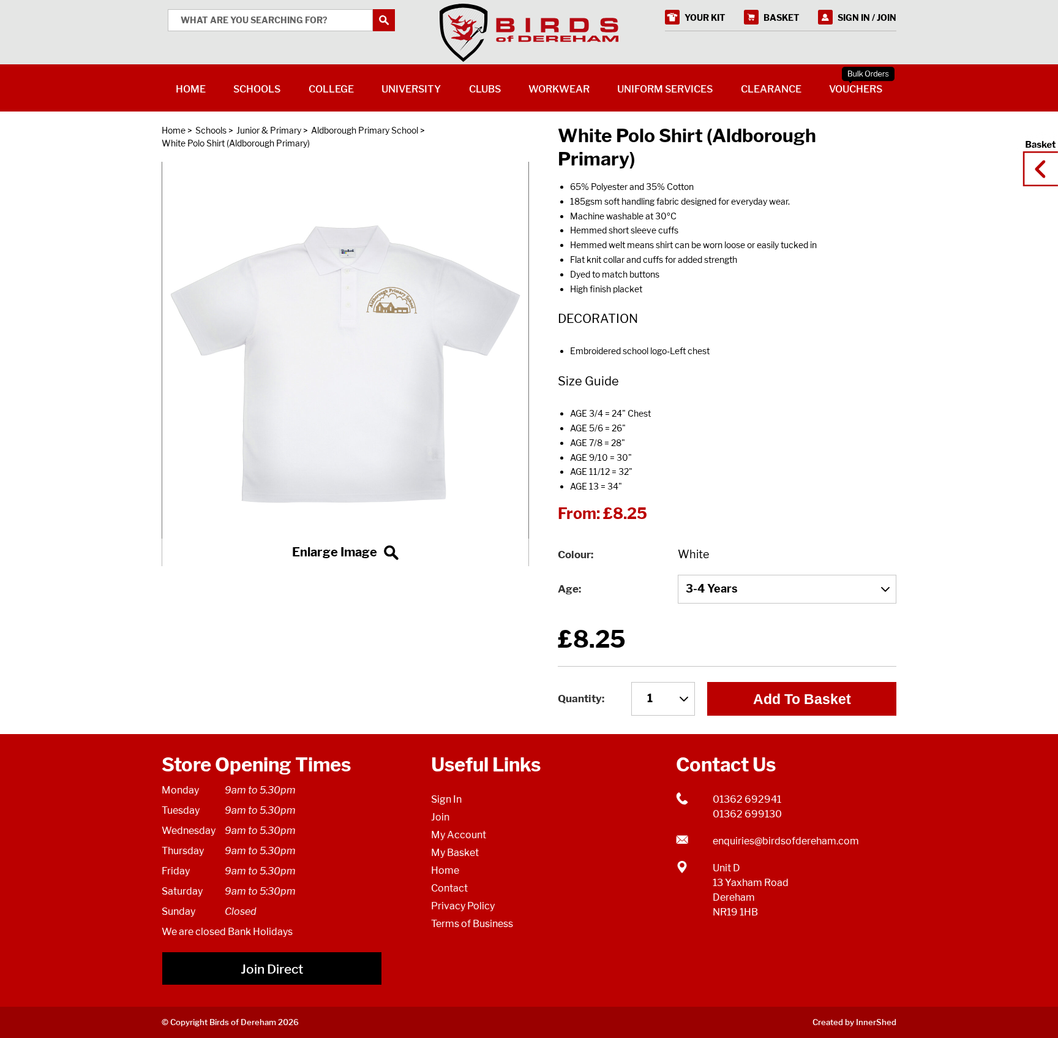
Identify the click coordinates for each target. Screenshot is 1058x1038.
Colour (574, 554)
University (411, 89)
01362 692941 (747, 799)
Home (174, 130)
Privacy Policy (463, 906)
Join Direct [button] (272, 969)
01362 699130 (747, 814)
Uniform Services (665, 89)
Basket (1036, 157)
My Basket (455, 852)
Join (440, 817)
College (331, 89)
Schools (211, 130)
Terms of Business (472, 924)
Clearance (771, 89)
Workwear (559, 89)
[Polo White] (345, 364)
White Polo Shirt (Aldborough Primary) (236, 143)
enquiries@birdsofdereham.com (786, 841)
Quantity (580, 698)
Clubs (485, 89)
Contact (449, 888)
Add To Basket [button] (802, 699)
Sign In (446, 799)
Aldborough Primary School (364, 130)
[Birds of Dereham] (529, 33)
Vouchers (855, 89)
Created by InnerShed (854, 1022)
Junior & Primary (268, 130)
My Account (458, 835)
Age (568, 589)
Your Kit (705, 17)
